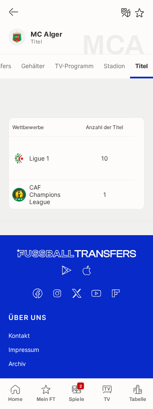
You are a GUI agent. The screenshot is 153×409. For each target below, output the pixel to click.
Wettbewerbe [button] (28, 127)
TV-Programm (74, 65)
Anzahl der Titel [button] (104, 127)
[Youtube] (96, 293)
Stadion (114, 65)
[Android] (66, 270)
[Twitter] (76, 293)
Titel (141, 65)
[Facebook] (37, 293)
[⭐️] (139, 13)
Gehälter (33, 65)
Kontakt (19, 335)
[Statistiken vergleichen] (126, 13)
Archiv (17, 363)
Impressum (23, 349)
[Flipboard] (115, 293)
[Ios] (86, 270)
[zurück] (13, 12)
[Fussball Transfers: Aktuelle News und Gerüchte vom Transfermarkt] (76, 254)
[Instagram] (57, 293)
